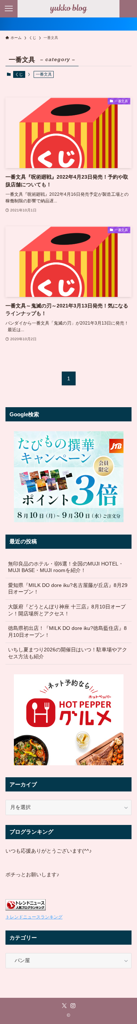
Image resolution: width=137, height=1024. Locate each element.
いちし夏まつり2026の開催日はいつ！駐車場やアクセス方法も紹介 (67, 653)
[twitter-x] (64, 1006)
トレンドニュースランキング (33, 917)
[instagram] (73, 1006)
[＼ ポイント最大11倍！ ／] (68, 24)
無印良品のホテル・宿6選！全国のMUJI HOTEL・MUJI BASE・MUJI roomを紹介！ (65, 567)
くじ (19, 74)
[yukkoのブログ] (68, 8)
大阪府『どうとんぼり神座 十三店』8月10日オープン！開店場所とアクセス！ (67, 610)
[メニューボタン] (9, 8)
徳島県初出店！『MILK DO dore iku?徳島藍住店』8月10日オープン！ (67, 632)
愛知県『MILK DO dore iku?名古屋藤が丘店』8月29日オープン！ (68, 589)
